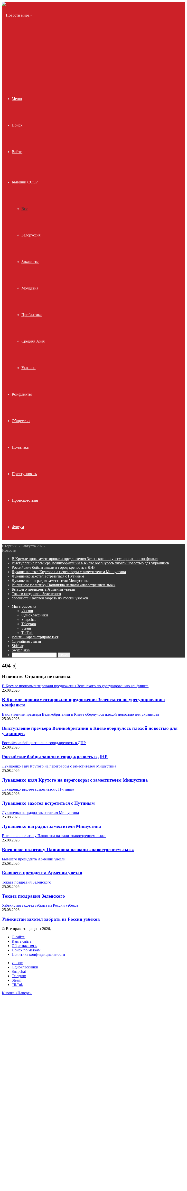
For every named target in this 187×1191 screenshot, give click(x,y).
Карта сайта (21, 941)
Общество (21, 420)
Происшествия (25, 500)
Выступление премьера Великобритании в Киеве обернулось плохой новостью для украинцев (90, 563)
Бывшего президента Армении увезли (43, 589)
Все (24, 209)
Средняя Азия (33, 341)
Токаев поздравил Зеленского (36, 594)
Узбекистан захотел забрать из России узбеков (50, 598)
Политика (20, 447)
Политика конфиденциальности (38, 954)
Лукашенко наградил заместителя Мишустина (50, 580)
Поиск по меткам (26, 950)
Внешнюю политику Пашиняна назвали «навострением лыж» (63, 585)
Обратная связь (24, 946)
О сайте (18, 937)
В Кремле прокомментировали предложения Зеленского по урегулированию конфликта (85, 559)
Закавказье (30, 262)
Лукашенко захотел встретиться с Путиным (48, 576)
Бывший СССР (24, 182)
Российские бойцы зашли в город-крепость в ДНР (53, 567)
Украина (28, 368)
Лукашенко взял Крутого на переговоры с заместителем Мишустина (69, 572)
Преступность (24, 473)
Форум (18, 526)
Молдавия (29, 288)
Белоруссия (30, 235)
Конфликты (22, 394)
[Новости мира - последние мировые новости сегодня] (19, 68)
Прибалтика (31, 315)
